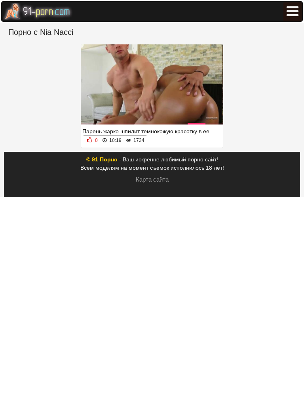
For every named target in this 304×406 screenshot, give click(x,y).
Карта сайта (152, 179)
